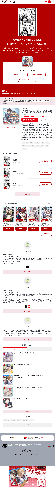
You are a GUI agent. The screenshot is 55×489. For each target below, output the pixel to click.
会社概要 (20, 454)
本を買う (8, 228)
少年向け (13, 420)
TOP (16, 454)
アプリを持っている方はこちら (27, 79)
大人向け (25, 420)
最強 (47, 145)
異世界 (23, 145)
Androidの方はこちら (36, 74)
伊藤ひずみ (16, 93)
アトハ (23, 93)
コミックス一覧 (11, 127)
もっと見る (27, 411)
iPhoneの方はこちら (17, 74)
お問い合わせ (37, 454)
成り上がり (24, 148)
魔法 (33, 145)
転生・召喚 (6, 420)
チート (28, 145)
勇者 (27, 142)
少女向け (32, 420)
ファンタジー (37, 142)
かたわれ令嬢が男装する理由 (21, 364)
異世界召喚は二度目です (20, 398)
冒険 (43, 142)
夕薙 (34, 93)
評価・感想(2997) (31, 120)
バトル (37, 145)
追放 (23, 142)
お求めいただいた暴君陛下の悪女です (24, 353)
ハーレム (48, 142)
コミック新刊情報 (10, 204)
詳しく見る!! (27, 271)
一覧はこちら (27, 194)
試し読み (46, 233)
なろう (42, 145)
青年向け (19, 420)
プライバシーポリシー (28, 454)
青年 (31, 142)
